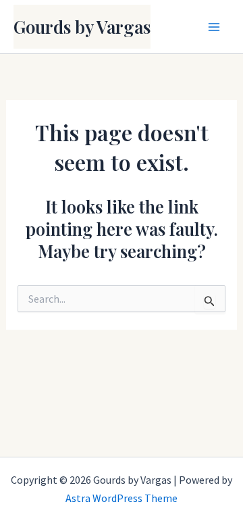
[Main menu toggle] (214, 27)
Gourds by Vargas (82, 27)
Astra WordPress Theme (121, 498)
